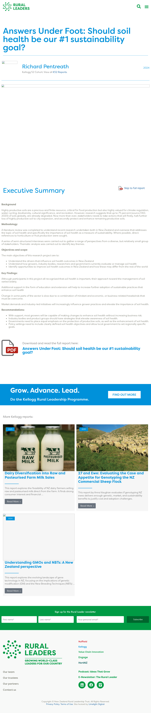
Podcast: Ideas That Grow (94, 671)
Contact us (9, 689)
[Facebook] (91, 684)
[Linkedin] (82, 684)
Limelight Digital (96, 704)
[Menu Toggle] (147, 7)
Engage (83, 657)
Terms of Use (66, 704)
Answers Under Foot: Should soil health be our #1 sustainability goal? (81, 350)
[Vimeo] (100, 684)
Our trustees (10, 677)
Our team (9, 672)
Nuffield (82, 641)
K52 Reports (60, 72)
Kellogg (82, 646)
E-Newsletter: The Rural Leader (97, 677)
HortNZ (82, 662)
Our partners (11, 683)
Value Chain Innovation (91, 651)
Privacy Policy (52, 704)
